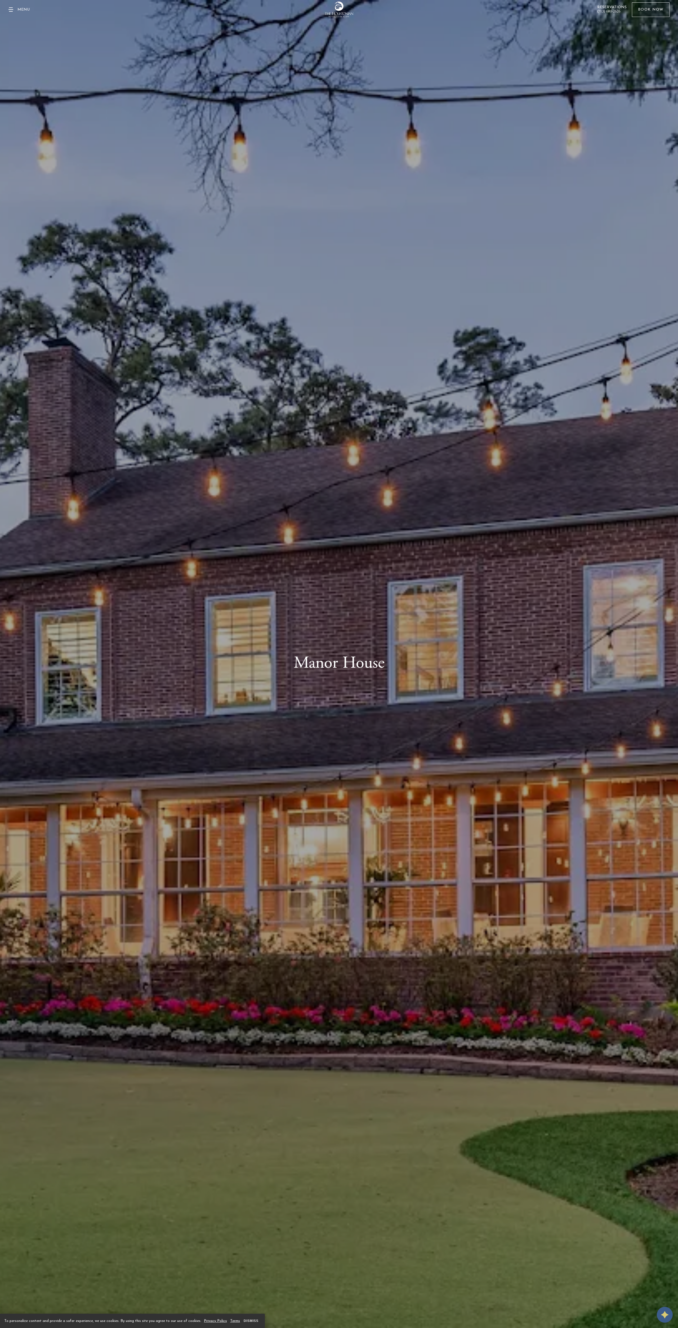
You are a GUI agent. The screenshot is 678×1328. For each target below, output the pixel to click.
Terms (235, 1321)
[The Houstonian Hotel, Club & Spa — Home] (339, 9)
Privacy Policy (215, 1321)
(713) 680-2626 (608, 12)
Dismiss (251, 1321)
